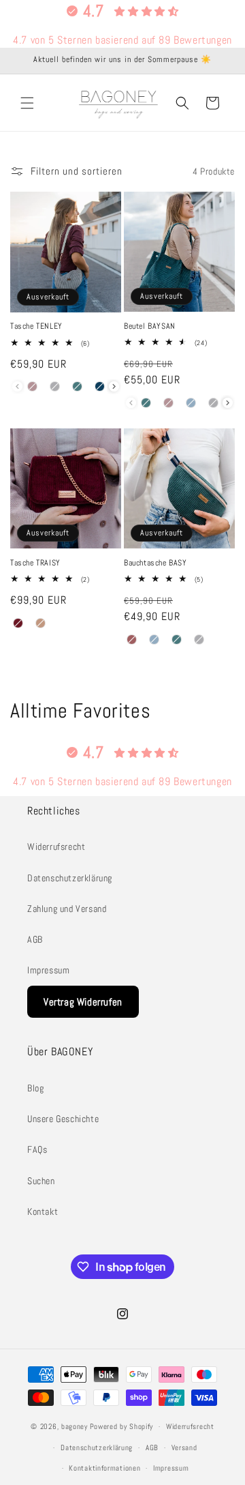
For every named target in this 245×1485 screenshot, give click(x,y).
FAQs (37, 1149)
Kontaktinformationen (104, 1468)
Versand (184, 1447)
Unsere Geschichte (63, 1119)
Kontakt (42, 1211)
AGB (35, 939)
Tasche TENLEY (36, 326)
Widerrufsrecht (56, 846)
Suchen (41, 1181)
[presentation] (114, 386)
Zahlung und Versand (66, 908)
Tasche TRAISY (35, 563)
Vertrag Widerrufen (83, 1001)
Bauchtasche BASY (155, 563)
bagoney (74, 1426)
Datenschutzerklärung (69, 878)
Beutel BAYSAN (150, 326)
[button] (27, 103)
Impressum (48, 970)
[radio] (32, 386)
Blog (35, 1088)
